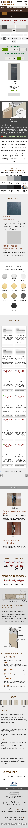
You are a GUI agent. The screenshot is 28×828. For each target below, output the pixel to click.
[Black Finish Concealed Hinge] (21, 581)
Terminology (21, 809)
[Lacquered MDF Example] (14, 237)
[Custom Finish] (24, 187)
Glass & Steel (15, 13)
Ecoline (9, 13)
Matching (16, 49)
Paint (19, 58)
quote (14, 94)
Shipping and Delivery (18, 819)
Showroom (13, 801)
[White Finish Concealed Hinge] (16, 581)
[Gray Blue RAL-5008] (24, 178)
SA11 (5, 35)
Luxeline (4, 13)
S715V (25, 35)
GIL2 (13, 38)
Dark (15, 58)
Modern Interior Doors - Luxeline (14, 21)
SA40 (15, 35)
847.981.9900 (22, 2)
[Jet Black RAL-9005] (17, 187)
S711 (19, 35)
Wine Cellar (14, 16)
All (25, 49)
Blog (15, 811)
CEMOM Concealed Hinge (14, 508)
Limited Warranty (8, 817)
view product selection (17, 10)
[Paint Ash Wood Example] (14, 208)
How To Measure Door (18, 808)
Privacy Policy (8, 819)
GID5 (23, 38)
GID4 (20, 38)
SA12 (8, 35)
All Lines (14, 41)
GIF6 (26, 38)
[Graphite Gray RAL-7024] (3, 187)
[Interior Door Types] (14, 707)
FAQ (11, 813)
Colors (13, 27)
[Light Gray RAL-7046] (17, 178)
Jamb (9, 27)
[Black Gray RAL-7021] (10, 187)
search (26, 4)
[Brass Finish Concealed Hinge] (11, 563)
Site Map (15, 813)
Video (18, 811)
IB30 (5, 38)
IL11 (8, 38)
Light (6, 58)
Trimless (11, 49)
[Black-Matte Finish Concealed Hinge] (21, 564)
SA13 (12, 35)
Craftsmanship (7, 808)
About (14, 30)
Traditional (23, 13)
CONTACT (24, 7)
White (21, 49)
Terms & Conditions (18, 817)
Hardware (23, 27)
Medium (11, 58)
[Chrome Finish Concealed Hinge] (6, 563)
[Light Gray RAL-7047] (10, 178)
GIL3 (16, 38)
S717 (1, 38)
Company (10, 811)
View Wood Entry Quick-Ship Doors (14, 788)
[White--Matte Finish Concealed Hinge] (16, 564)
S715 (22, 35)
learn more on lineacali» (7, 344)
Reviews (23, 811)
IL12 (10, 38)
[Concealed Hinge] (14, 499)
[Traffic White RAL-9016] (3, 178)
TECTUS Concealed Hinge (14, 537)
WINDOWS (10, 7)
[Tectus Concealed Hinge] (14, 528)
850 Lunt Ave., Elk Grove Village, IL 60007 (15, 802)
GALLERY (17, 7)
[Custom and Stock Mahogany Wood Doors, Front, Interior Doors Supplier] (8, 2)
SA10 (2, 35)
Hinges (18, 27)
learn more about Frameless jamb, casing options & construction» (14, 137)
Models (4, 27)
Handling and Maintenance (10, 809)
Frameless (5, 49)
